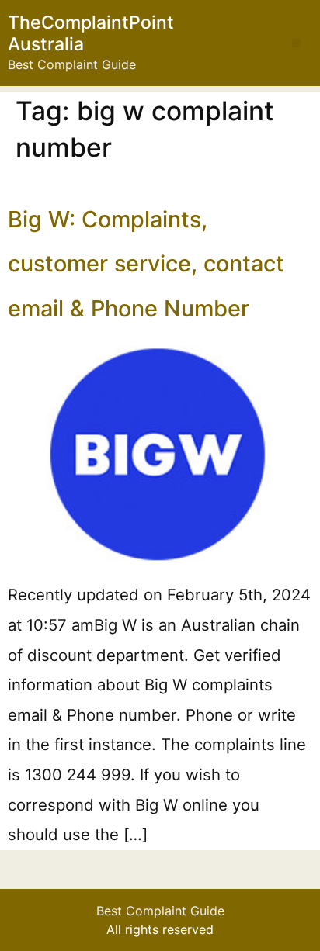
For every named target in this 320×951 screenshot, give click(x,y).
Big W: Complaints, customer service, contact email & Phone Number (146, 264)
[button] (296, 43)
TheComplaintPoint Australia (91, 33)
